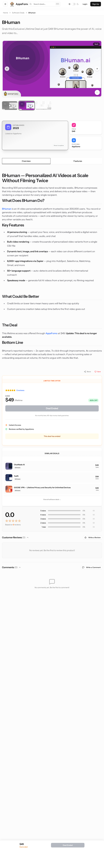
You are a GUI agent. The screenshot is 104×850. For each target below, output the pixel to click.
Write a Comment (93, 567)
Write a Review (94, 537)
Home (5, 13)
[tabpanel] (52, 266)
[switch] (74, 4)
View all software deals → (52, 499)
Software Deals (18, 13)
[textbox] (52, 266)
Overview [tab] (26, 161)
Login (85, 4)
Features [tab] (78, 161)
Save (99, 372)
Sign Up (95, 4)
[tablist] (52, 161)
